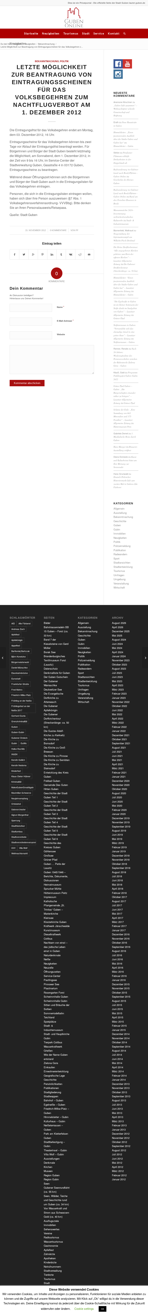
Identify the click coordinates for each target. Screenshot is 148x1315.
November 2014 (121, 1038)
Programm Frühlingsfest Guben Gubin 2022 (126, 376)
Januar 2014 (119, 1079)
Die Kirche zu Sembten (57, 760)
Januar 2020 (119, 814)
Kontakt (113, 33)
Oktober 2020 (119, 789)
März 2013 (118, 1121)
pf (77, 230)
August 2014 (119, 1050)
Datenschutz (51, 668)
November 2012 (121, 1138)
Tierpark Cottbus (53, 1042)
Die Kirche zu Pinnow (56, 756)
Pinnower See (51, 984)
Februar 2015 (119, 1025)
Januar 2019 (119, 851)
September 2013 (121, 1096)
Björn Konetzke (18, 656)
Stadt (86, 33)
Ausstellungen (52, 1158)
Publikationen (51, 1088)
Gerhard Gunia (18, 715)
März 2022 (118, 722)
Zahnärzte (49, 1254)
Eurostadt (15, 678)
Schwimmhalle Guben (56, 996)
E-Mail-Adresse (65, 320)
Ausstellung (120, 513)
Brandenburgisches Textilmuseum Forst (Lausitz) (55, 660)
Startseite (31, 33)
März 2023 (118, 689)
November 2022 (121, 702)
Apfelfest (15, 634)
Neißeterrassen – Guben (124, 342)
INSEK (14, 754)
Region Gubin (51, 1179)
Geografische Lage (54, 1075)
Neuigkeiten (50, 33)
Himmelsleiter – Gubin (123, 146)
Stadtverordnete (18, 836)
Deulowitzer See (53, 689)
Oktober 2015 (119, 992)
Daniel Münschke (19, 667)
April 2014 (117, 1067)
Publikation (120, 550)
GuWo (24, 743)
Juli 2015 (117, 1005)
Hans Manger (120, 446)
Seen (47, 1183)
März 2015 (118, 1021)
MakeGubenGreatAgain (22, 787)
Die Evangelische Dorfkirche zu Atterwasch (53, 698)
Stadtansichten (122, 562)
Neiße (47, 959)
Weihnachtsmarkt (19, 853)
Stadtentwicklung (123, 567)
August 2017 (119, 901)
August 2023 (119, 668)
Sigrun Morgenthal (19, 814)
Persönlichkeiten (53, 1084)
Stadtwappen (51, 1096)
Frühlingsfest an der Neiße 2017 (20, 708)
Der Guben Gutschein (56, 677)
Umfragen (119, 575)
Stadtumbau (17, 831)
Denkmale (49, 1162)
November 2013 (121, 1088)
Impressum (50, 897)
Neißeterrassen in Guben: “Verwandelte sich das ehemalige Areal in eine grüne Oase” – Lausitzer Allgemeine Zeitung (125, 332)
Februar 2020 (119, 810)
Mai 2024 (117, 648)
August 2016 (119, 951)
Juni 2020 (117, 801)
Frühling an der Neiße (21, 700)
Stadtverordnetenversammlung (23, 842)
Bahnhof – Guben (53, 1100)
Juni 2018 (117, 880)
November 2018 (121, 859)
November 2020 (121, 785)
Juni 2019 (117, 834)
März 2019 (118, 843)
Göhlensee (50, 851)
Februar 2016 (119, 976)
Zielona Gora (51, 1063)
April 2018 (117, 888)
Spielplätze (50, 1021)
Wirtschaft (119, 587)
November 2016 (121, 938)
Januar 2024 (119, 656)
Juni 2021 (117, 756)
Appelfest (15, 645)
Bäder (47, 623)
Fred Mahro (16, 689)
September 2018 (121, 868)
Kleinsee (48, 918)
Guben (117, 525)
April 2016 (117, 967)
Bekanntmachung (46, 43)
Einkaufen (49, 1067)
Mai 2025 (117, 635)
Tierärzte (49, 1274)
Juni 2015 (117, 1009)
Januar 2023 (119, 698)
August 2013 (119, 1100)
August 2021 (119, 747)
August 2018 (119, 872)
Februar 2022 (119, 727)
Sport (116, 558)
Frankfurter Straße (20, 683)
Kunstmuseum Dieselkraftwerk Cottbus (52, 934)
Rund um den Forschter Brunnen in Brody (126, 200)
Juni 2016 (117, 959)
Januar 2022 (119, 731)
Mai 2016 (117, 963)
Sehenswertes (52, 1229)
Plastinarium (51, 988)
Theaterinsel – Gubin (55, 1150)
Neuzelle (48, 967)
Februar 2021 (119, 772)
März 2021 (118, 768)
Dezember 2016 (121, 934)
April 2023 (117, 685)
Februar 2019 (119, 847)
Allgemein (119, 508)
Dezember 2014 (121, 1034)
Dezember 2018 (121, 855)
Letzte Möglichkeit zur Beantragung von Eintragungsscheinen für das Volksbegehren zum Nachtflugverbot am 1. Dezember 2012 (51, 90)
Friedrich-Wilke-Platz (21, 694)
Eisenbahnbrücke (19, 672)
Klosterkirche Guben (55, 922)
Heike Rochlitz (18, 748)
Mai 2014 (117, 1063)
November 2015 (121, 988)
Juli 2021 (117, 751)
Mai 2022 (117, 714)
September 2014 (121, 1046)
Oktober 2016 (119, 942)
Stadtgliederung (52, 1092)
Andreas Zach (18, 629)
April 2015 (117, 1017)
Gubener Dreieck (19, 737)
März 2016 (118, 971)
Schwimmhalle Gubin (55, 1001)
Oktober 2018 (119, 864)
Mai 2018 (117, 884)
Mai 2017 (117, 913)
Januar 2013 (119, 1129)
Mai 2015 (117, 1013)
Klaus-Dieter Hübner (20, 776)
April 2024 (117, 652)
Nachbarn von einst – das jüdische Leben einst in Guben (55, 947)
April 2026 (117, 627)
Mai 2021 (117, 760)
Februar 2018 (119, 893)
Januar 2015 (119, 1030)
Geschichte (120, 521)
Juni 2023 (117, 677)
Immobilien (120, 533)
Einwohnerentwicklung (56, 1071)
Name (60, 307)
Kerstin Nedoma (18, 765)
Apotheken (50, 1258)
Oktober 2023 (119, 664)
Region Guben (52, 1175)
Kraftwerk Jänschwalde (57, 926)
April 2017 (117, 918)
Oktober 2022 (119, 706)
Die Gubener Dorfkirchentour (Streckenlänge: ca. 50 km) (126, 267)
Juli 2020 (117, 797)
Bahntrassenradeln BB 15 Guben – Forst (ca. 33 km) (56, 631)
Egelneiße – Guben (54, 1104)
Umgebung (119, 579)
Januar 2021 (119, 776)
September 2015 (121, 996)
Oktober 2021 (119, 739)
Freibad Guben (52, 781)
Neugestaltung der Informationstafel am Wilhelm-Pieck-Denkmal (124, 237)
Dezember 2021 (121, 735)
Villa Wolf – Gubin (54, 1154)
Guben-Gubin (17, 732)
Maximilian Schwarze (21, 792)
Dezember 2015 (121, 984)
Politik (64, 61)
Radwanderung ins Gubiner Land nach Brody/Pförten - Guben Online (126, 173)
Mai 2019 (117, 839)
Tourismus (70, 33)
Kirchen (48, 1167)
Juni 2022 (117, 710)
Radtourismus (51, 1237)
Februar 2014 (119, 1075)
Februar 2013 (119, 1125)
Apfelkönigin (17, 640)
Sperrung (15, 820)
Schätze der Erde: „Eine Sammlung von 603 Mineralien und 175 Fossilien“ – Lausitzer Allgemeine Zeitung (124, 416)
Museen (48, 1171)
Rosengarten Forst (54, 992)
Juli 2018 (117, 876)
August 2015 (119, 1001)
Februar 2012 (119, 1175)
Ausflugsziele (51, 1221)
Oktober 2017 (119, 897)
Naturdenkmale (52, 955)
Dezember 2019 (121, 818)
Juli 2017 (117, 905)
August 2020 (119, 793)
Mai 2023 (117, 681)
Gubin (117, 529)
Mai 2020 (117, 805)
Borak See (50, 652)
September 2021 (121, 743)
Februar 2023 (119, 693)
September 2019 (121, 826)
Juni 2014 (117, 1059)
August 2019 (119, 830)
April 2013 (117, 1117)
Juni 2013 (117, 1108)
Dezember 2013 (121, 1084)
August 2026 (119, 623)
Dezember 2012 (121, 1133)
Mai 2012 (117, 1162)
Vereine (48, 1233)
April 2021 (117, 764)
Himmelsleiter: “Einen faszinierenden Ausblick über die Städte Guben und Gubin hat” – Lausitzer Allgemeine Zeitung (126, 284)
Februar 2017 (119, 926)
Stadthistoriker (18, 825)
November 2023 (121, 660)
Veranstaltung (121, 583)
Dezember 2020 (121, 781)
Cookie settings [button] (84, 1308)
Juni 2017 (117, 909)
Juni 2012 (117, 1158)
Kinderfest (16, 770)
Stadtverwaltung (53, 1270)
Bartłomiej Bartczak (20, 651)
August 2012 (119, 1150)
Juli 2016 (117, 955)
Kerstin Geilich (18, 759)
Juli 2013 (117, 1104)
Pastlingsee (50, 980)
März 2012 (118, 1171)
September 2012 (121, 1146)
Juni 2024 (117, 644)
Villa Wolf (23, 847)
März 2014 (118, 1071)
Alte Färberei (24, 623)
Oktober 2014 (119, 1042)
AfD (13, 623)
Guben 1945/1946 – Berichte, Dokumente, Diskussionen (56, 876)
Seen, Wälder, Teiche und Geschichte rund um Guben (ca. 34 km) (56, 1200)
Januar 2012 (119, 1179)
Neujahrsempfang (19, 798)
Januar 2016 (119, 980)
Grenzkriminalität (19, 721)
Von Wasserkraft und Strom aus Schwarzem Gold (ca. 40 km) (56, 1212)
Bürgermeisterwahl (20, 662)
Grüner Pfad (119, 318)
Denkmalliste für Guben (57, 673)
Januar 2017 (119, 930)
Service (98, 33)
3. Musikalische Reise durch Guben (125, 437)
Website (61, 334)
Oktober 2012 (119, 1142)
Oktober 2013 (119, 1092)
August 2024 (119, 639)
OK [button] (102, 1308)
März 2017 (118, 922)
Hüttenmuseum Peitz (122, 426)
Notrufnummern (52, 1266)
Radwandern (120, 554)
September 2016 (121, 947)
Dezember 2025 (121, 631)
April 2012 (117, 1167)
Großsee (48, 855)
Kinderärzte (50, 1262)
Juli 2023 (117, 673)
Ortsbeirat (16, 803)
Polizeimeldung (122, 546)
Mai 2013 (117, 1113)
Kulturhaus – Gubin (54, 1121)
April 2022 (117, 718)
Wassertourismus (53, 1241)
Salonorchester (18, 809)
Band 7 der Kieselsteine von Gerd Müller (56, 644)
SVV (13, 847)
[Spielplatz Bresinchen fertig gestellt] (3, 657)
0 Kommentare (58, 230)
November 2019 (121, 822)
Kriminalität (16, 781)
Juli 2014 (117, 1054)
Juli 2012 (117, 1154)
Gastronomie (51, 1245)
